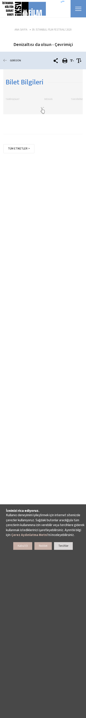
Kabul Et (23, 546)
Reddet (43, 546)
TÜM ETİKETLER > (19, 149)
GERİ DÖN (15, 60)
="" (62, 2)
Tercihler (63, 546)
